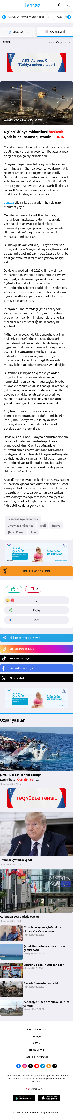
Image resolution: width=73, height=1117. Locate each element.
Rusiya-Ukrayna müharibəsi (25, 16)
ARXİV (36, 1043)
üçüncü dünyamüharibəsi (23, 519)
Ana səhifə (53, 42)
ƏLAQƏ (37, 1036)
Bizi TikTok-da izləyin (20, 658)
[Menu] (5, 5)
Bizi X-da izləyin (17, 678)
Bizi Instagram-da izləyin (22, 648)
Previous (4, 17)
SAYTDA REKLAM (36, 1029)
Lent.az (9, 202)
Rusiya (56, 525)
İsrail (43, 525)
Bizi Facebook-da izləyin (21, 668)
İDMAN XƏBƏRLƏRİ (36, 571)
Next (69, 17)
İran (33, 532)
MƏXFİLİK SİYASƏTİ (36, 1057)
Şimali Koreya (16, 532)
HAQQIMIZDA (36, 1050)
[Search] (68, 4)
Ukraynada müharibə (20, 525)
